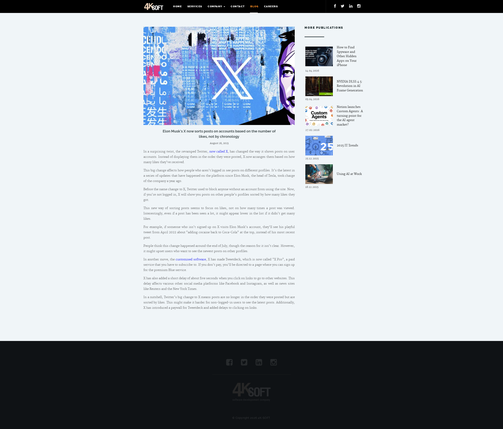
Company (215, 6)
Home (177, 6)
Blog (254, 6)
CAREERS (271, 6)
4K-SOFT (153, 6)
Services (194, 6)
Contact (238, 6)
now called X (218, 151)
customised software (191, 259)
